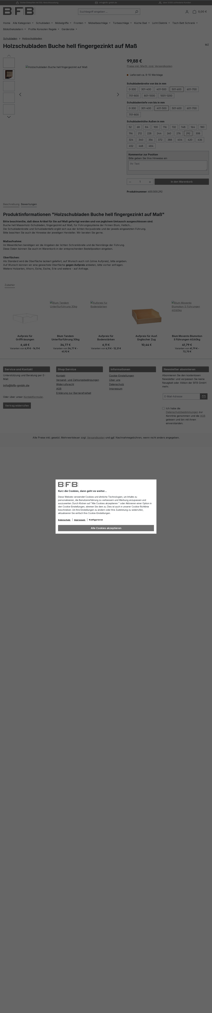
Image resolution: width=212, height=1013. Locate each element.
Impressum (80, 520)
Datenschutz (64, 520)
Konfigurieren (96, 520)
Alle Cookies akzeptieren (106, 528)
